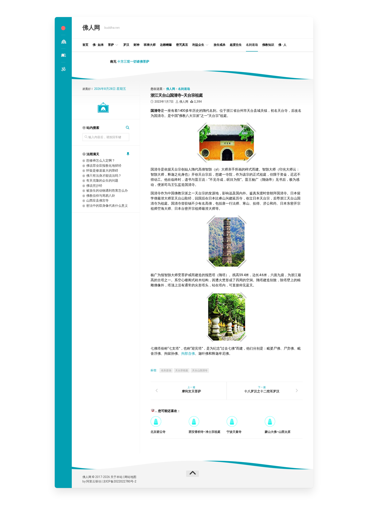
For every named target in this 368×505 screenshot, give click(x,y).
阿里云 (90, 481)
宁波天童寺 (234, 431)
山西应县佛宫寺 (97, 200)
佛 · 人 (282, 44)
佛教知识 (268, 44)
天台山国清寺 (199, 370)
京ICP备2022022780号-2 (119, 481)
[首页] (63, 28)
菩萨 (111, 44)
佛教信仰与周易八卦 (100, 196)
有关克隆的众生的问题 (102, 180)
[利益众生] (63, 55)
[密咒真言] (63, 69)
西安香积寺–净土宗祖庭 (204, 431)
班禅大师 (150, 44)
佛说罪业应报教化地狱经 (103, 166)
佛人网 (91, 27)
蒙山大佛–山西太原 (277, 431)
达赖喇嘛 (166, 44)
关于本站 (116, 477)
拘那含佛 (188, 353)
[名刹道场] (63, 42)
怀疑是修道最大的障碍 (102, 170)
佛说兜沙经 (94, 186)
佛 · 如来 (98, 44)
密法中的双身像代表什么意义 (107, 206)
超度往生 (236, 44)
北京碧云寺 (158, 431)
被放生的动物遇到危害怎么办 (107, 190)
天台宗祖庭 (181, 370)
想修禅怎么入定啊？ (100, 160)
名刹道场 (252, 44)
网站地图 (130, 477)
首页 (85, 44)
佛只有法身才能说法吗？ (103, 176)
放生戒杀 (220, 44)
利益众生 (198, 44)
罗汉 (126, 44)
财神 (136, 44)
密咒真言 (182, 44)
